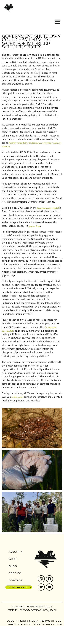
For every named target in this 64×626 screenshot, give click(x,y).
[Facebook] (49, 578)
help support (17, 397)
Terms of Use (50, 620)
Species (15, 573)
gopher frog (34, 226)
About (14, 551)
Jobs (10, 620)
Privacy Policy (19, 624)
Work (13, 559)
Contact (16, 580)
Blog (13, 566)
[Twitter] (41, 587)
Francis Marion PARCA (48, 207)
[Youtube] (49, 587)
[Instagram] (41, 578)
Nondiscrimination (47, 624)
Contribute (18, 587)
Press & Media (27, 620)
